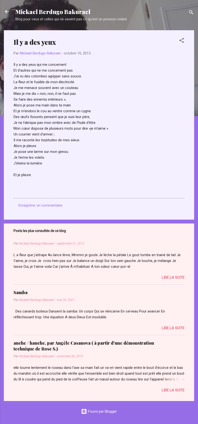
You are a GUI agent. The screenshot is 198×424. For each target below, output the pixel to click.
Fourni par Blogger (102, 411)
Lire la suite (173, 277)
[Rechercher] (191, 13)
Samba (21, 292)
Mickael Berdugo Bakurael (52, 11)
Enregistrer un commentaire (40, 205)
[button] (181, 41)
